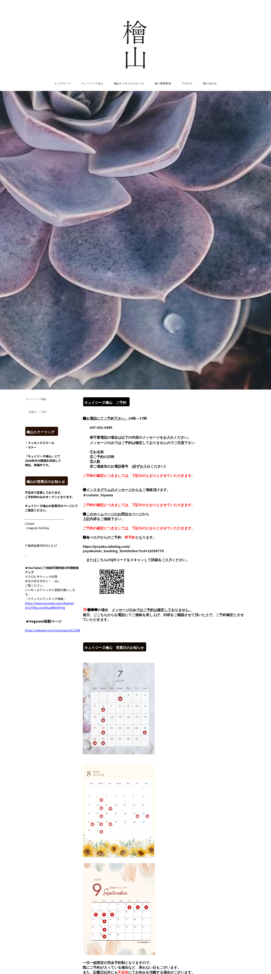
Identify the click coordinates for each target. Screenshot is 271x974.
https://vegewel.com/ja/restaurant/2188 (52, 630)
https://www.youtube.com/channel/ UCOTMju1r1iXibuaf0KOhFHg (49, 605)
